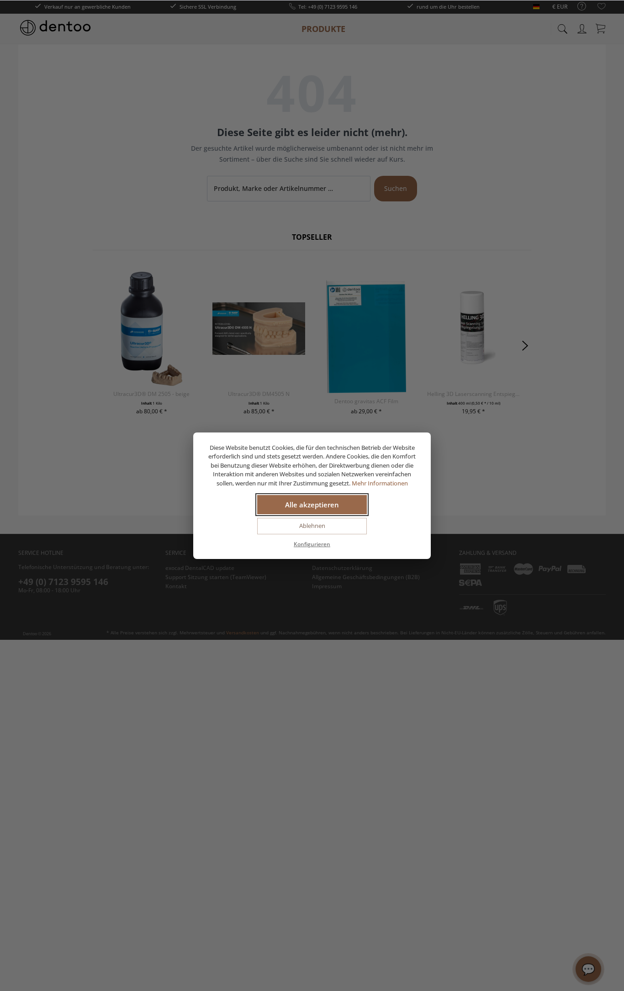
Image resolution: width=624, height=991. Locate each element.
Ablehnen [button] (312, 526)
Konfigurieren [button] (312, 544)
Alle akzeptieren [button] (312, 504)
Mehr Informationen (380, 483)
